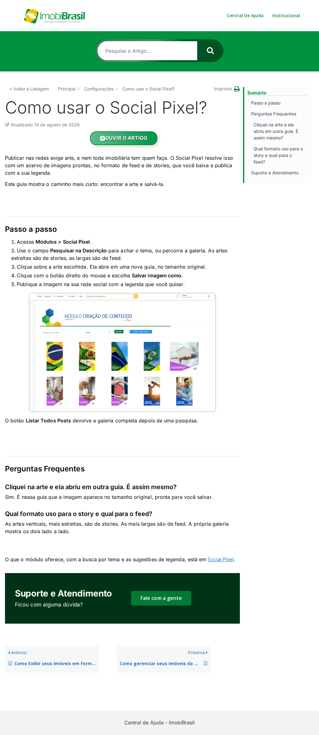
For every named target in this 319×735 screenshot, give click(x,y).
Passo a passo (265, 102)
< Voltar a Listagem (29, 88)
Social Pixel (221, 559)
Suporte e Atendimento (274, 172)
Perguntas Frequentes (273, 113)
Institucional (286, 15)
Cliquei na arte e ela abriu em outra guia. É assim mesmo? (276, 131)
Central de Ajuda (245, 15)
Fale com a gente (161, 598)
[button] (227, 89)
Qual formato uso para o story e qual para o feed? (278, 155)
